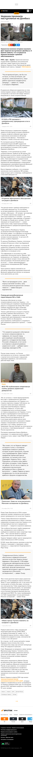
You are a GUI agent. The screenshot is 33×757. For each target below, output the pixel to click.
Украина (8, 691)
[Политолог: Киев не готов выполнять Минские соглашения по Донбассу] (16, 489)
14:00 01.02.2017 (5, 21)
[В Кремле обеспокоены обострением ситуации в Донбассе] (16, 186)
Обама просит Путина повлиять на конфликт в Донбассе (15, 622)
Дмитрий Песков (19, 691)
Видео (4, 384)
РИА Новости (26, 67)
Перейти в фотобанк (18, 42)
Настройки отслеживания (7, 739)
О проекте (3, 727)
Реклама (3, 737)
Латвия (16, 714)
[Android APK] (5, 743)
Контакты (9, 727)
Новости (3, 691)
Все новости (4, 714)
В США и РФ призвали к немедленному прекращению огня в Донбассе (16, 121)
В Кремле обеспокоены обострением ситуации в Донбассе (16, 199)
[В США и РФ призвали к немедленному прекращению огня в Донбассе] (16, 107)
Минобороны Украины (6, 694)
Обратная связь (9, 737)
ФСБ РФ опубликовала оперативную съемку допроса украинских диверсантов (16, 388)
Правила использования (18, 727)
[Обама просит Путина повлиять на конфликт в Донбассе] (16, 609)
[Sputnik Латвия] (4, 11)
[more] (30, 126)
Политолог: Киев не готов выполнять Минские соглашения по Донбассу (16, 502)
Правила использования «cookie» (9, 732)
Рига (11, 714)
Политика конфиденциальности (9, 729)
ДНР (13, 691)
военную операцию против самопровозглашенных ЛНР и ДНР (12, 680)
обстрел (14, 694)
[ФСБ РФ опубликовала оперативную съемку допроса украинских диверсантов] (16, 372)
